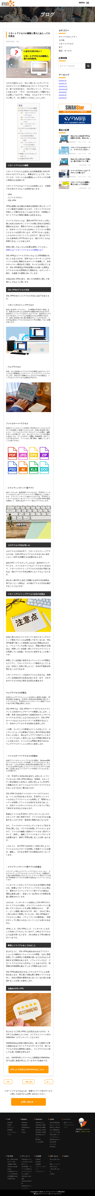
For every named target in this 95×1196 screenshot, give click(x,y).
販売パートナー (68, 1122)
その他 (61, 40)
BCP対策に (53, 1146)
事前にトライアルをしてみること (28, 155)
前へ (8, 1082)
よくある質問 (39, 1142)
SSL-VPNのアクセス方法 (28, 110)
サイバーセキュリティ (68, 37)
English (66, 1156)
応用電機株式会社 (12, 1176)
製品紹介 (24, 1119)
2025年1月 (63, 84)
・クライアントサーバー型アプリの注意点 (29, 149)
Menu (87, 1)
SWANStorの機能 (40, 1127)
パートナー (67, 1119)
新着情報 (10, 1129)
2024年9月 (63, 92)
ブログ (9, 1134)
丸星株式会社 (11, 1178)
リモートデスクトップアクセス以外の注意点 (28, 135)
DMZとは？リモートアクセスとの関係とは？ (24, 250)
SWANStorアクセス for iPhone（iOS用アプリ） (27, 1162)
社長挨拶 (38, 1164)
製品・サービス (65, 51)
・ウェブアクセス (29, 117)
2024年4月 (63, 95)
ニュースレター (11, 1132)
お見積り (52, 1174)
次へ (48, 1082)
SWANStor (25, 1122)
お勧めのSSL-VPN (26, 158)
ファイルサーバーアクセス (29, 121)
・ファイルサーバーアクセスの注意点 (29, 144)
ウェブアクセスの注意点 (29, 139)
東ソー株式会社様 (12, 1159)
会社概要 (38, 1156)
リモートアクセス (66, 44)
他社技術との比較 (41, 1129)
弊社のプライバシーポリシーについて (47, 1194)
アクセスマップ (40, 1171)
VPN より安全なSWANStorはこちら (27, 1069)
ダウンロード (26, 1156)
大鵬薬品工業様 (11, 1164)
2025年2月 (63, 81)
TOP (8, 1119)
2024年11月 (63, 86)
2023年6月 (63, 98)
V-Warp (24, 1132)
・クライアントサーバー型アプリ (29, 125)
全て (60, 47)
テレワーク (53, 1144)
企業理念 (38, 1159)
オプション (10, 1127)
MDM (23, 1129)
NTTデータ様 (11, 1161)
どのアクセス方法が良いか (28, 130)
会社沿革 (38, 1161)
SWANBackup (26, 1127)
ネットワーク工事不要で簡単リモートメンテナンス (55, 1135)
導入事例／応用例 (41, 1132)
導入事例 (10, 1122)
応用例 (9, 1125)
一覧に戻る (28, 1082)
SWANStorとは (40, 1122)
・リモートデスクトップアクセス (29, 114)
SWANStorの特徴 (40, 1125)
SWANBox (24, 1125)
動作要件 (38, 1139)
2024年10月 (63, 89)
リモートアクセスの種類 (28, 108)
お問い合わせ (27, 1102)
